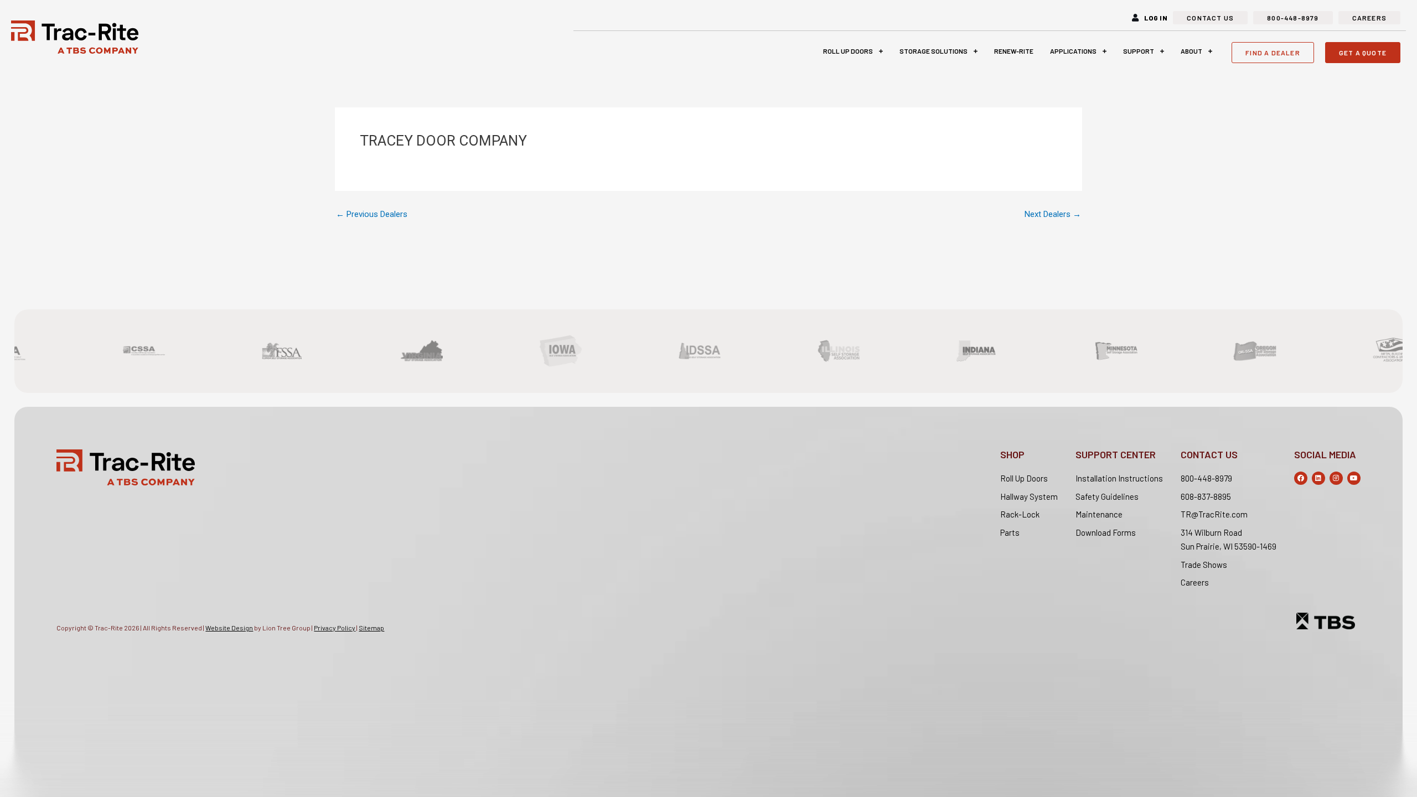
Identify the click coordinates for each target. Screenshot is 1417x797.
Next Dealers (1053, 214)
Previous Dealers (371, 214)
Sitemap (371, 628)
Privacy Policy (334, 628)
